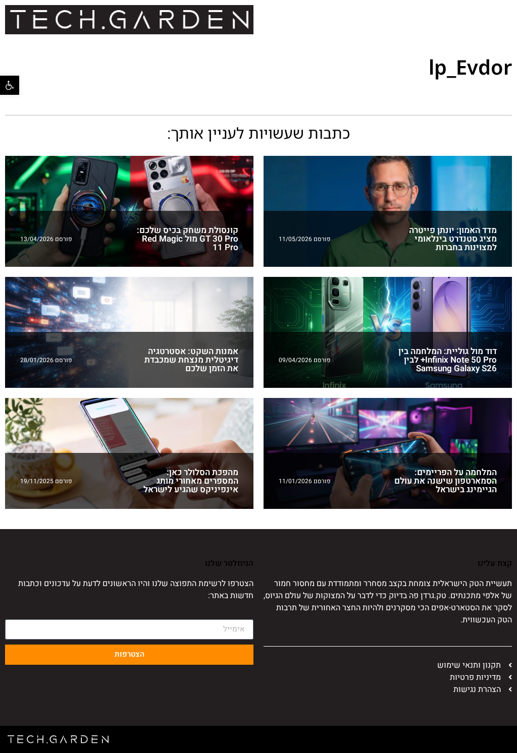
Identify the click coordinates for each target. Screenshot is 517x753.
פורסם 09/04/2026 (305, 360)
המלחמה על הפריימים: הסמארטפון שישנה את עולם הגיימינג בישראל (445, 481)
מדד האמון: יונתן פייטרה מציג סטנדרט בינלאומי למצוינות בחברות (453, 239)
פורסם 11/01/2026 (305, 481)
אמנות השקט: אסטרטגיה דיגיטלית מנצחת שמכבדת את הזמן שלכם (191, 360)
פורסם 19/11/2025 (46, 481)
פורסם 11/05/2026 (305, 239)
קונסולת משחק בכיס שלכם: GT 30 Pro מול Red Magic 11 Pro (187, 239)
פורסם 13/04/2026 (46, 239)
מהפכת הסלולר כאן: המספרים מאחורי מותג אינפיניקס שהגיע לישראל (190, 481)
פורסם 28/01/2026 (46, 360)
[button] (9, 85)
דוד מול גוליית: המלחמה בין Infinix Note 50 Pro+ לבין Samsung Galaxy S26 (447, 360)
